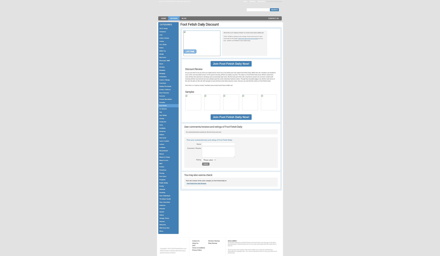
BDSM (161, 54)
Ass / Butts (163, 44)
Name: (199, 144)
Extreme (162, 96)
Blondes (162, 67)
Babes (161, 48)
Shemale (162, 189)
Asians (161, 41)
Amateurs (162, 32)
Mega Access (163, 160)
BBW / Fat (162, 51)
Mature (161, 154)
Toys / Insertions (164, 202)
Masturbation (163, 151)
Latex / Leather (164, 141)
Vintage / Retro (164, 218)
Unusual (162, 208)
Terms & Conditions (198, 248)
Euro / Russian (164, 93)
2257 (193, 245)
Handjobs (162, 128)
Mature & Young (164, 157)
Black (161, 64)
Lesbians (162, 147)
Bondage (162, 73)
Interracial (162, 138)
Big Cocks (162, 57)
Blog (184, 18)
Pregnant (162, 180)
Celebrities (162, 77)
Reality (161, 186)
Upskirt (161, 212)
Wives (161, 231)
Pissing (161, 173)
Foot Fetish (261, 1)
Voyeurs (162, 221)
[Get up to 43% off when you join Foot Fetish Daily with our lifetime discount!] (202, 55)
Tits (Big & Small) (165, 199)
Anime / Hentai (164, 38)
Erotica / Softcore (165, 89)
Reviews (252, 1)
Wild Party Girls (164, 228)
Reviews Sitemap (214, 241)
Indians (161, 134)
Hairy (161, 125)
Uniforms (162, 205)
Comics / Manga (164, 80)
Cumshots (162, 83)
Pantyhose (162, 170)
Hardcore (162, 131)
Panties (161, 167)
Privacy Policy (197, 250)
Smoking (162, 192)
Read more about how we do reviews (248, 38)
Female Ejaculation (165, 99)
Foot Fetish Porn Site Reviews (196, 183)
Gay (160, 112)
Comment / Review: (194, 148)
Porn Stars (162, 176)
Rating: (198, 160)
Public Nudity (163, 183)
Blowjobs (162, 70)
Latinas (161, 144)
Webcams (162, 225)
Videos (161, 215)
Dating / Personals (165, 86)
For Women (163, 109)
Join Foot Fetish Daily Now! (231, 63)
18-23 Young (163, 28)
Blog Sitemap (212, 243)
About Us (195, 243)
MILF (160, 163)
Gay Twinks (163, 115)
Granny (161, 118)
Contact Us (273, 18)
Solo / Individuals (164, 196)
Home (245, 1)
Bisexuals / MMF (164, 60)
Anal (160, 35)
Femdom (162, 102)
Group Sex (162, 122)
